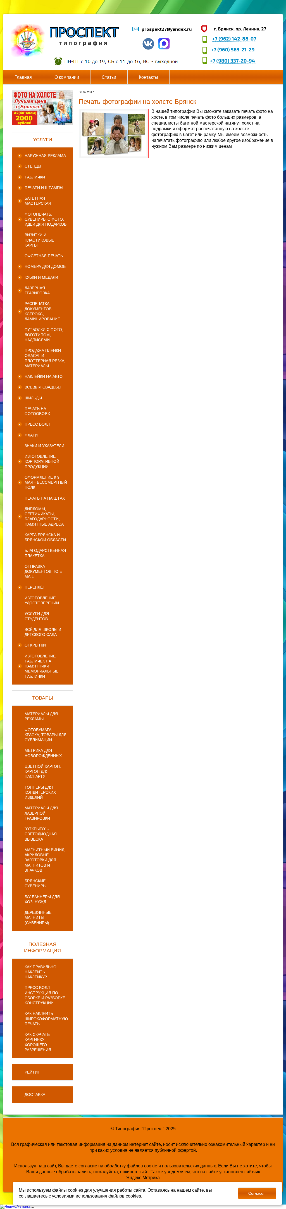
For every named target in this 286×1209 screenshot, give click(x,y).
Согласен (257, 1193)
